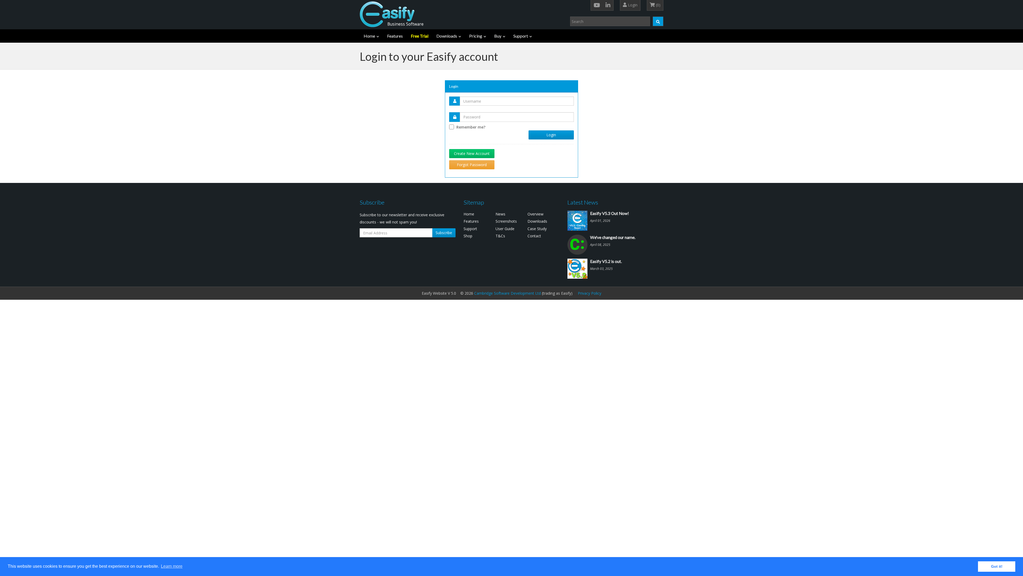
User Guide (505, 228)
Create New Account (472, 153)
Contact (534, 235)
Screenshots (506, 221)
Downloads (446, 35)
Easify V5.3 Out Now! (609, 213)
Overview (535, 214)
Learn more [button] (171, 566)
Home (369, 35)
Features (395, 35)
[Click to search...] (658, 21)
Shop (468, 235)
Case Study (537, 228)
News (500, 214)
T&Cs (500, 235)
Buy (497, 35)
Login (632, 4)
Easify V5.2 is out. (606, 261)
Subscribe (444, 232)
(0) (657, 4)
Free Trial (419, 35)
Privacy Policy (589, 293)
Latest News (582, 202)
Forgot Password (472, 164)
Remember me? (470, 127)
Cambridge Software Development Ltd (507, 293)
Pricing (475, 35)
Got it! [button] (996, 566)
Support (520, 35)
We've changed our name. (612, 237)
